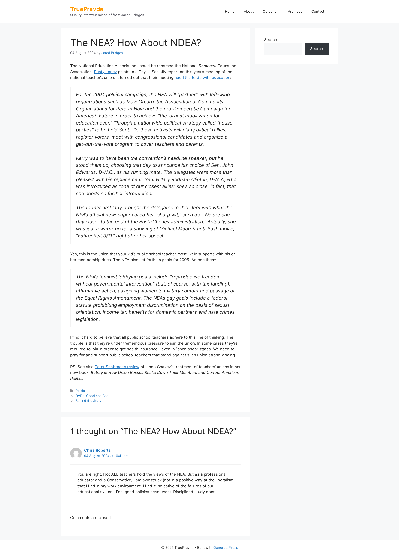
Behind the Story (88, 401)
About (249, 11)
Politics (81, 391)
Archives (295, 11)
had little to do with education (202, 77)
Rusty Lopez (105, 71)
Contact (317, 11)
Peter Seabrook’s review (117, 366)
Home (230, 11)
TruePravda (86, 9)
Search (270, 39)
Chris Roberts (97, 450)
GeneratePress (225, 547)
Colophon (271, 11)
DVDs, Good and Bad (92, 396)
